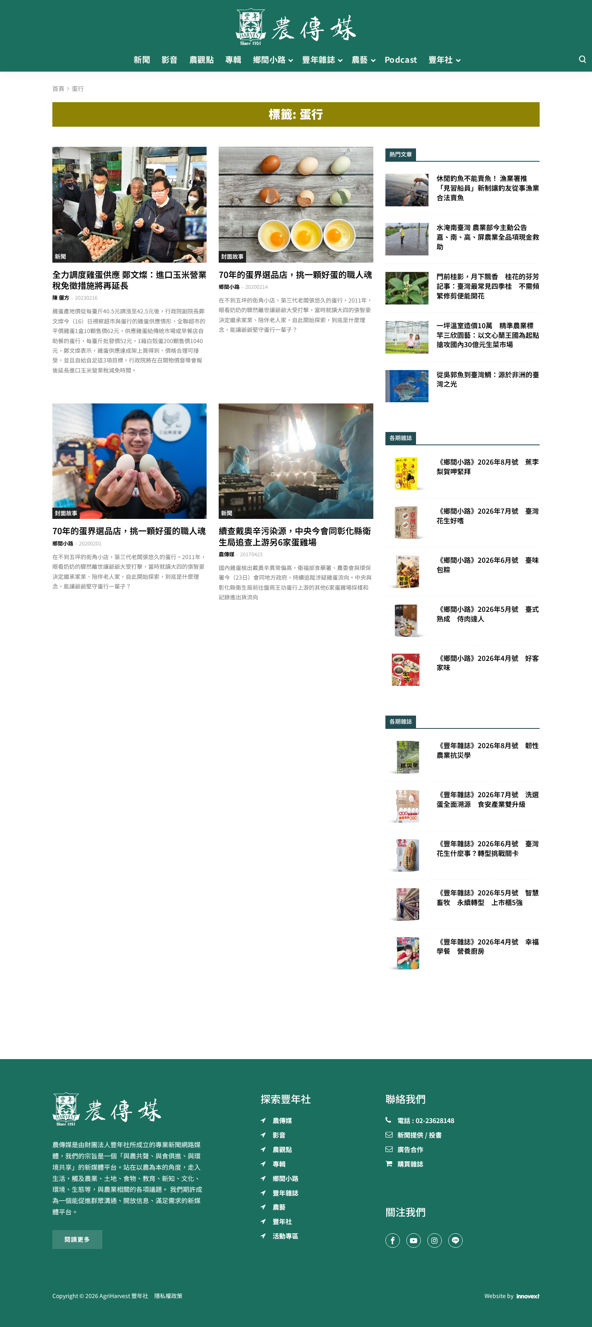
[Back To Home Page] (129, 1108)
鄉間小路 (229, 287)
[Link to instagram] (434, 1240)
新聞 (60, 256)
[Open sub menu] (290, 60)
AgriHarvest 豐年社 (123, 1296)
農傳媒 (226, 554)
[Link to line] (455, 1240)
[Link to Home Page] (296, 24)
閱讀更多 (77, 1239)
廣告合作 (410, 1150)
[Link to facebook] (392, 1240)
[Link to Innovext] (528, 1296)
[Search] (582, 59)
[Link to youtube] (413, 1240)
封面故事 (232, 256)
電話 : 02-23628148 (425, 1121)
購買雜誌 (410, 1164)
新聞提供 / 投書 (419, 1135)
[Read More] (129, 204)
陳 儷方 (60, 297)
